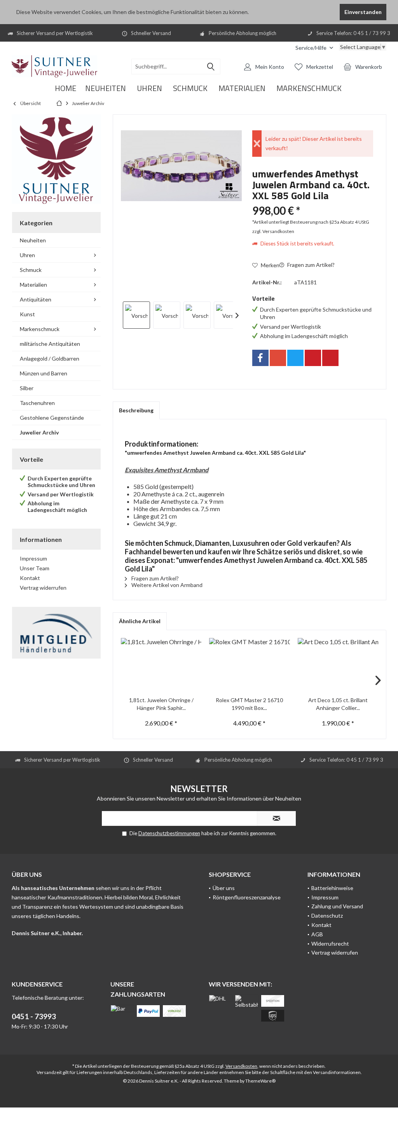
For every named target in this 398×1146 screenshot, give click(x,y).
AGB (317, 934)
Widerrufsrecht (330, 943)
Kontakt (30, 578)
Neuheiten (33, 240)
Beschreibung (136, 410)
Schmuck (31, 269)
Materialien (33, 284)
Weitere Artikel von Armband (166, 585)
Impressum (33, 558)
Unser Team (34, 568)
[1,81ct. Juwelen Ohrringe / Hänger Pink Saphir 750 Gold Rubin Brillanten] (161, 665)
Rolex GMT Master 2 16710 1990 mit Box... (249, 704)
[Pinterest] (313, 358)
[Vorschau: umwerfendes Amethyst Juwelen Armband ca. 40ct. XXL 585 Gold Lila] (136, 315)
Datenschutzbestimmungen (169, 833)
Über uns (224, 888)
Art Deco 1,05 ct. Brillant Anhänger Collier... (338, 704)
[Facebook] (260, 358)
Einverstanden (363, 12)
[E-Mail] (330, 358)
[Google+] (278, 358)
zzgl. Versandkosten (273, 231)
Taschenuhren (37, 403)
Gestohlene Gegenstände (52, 417)
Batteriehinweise (332, 888)
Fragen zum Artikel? (310, 264)
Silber (26, 388)
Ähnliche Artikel (140, 621)
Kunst (27, 314)
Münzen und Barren (43, 373)
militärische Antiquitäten (50, 343)
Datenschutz (327, 915)
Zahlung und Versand (337, 906)
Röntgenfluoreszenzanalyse (247, 897)
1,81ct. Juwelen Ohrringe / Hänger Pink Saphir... (161, 704)
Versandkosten (241, 1066)
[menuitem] (314, 48)
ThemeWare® (260, 1081)
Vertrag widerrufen (43, 587)
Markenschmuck (39, 329)
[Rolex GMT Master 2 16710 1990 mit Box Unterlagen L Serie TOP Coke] (249, 665)
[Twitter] (295, 358)
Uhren (27, 255)
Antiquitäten (35, 299)
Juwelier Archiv (39, 432)
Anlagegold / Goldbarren (49, 358)
